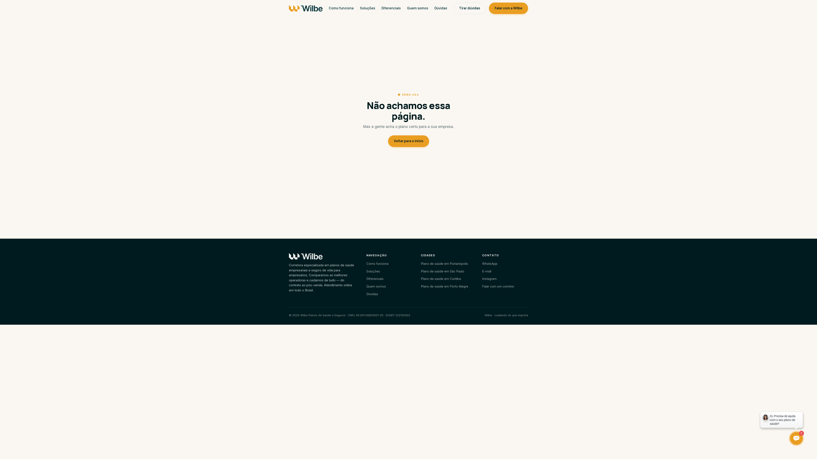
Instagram (489, 279)
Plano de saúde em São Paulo (442, 271)
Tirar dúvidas (469, 8)
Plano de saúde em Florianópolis (444, 264)
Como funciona (341, 8)
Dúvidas (440, 8)
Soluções (367, 8)
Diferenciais (391, 8)
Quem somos (417, 8)
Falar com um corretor (498, 286)
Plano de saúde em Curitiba (441, 279)
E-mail (486, 271)
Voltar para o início (408, 141)
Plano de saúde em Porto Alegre (444, 286)
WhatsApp (489, 264)
